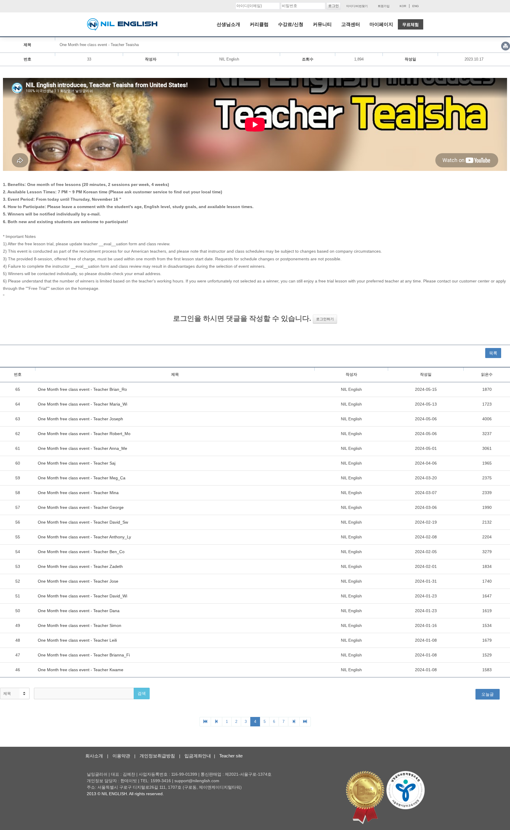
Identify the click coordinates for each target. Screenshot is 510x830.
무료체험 (410, 24)
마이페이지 (381, 24)
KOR (403, 6)
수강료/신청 (290, 24)
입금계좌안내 (197, 755)
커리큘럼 (259, 24)
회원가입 (384, 6)
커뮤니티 (322, 24)
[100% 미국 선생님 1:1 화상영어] (122, 24)
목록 (493, 353)
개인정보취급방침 (157, 755)
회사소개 (94, 755)
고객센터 (350, 24)
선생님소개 (228, 24)
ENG (415, 6)
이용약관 (121, 755)
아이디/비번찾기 (357, 6)
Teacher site (231, 755)
